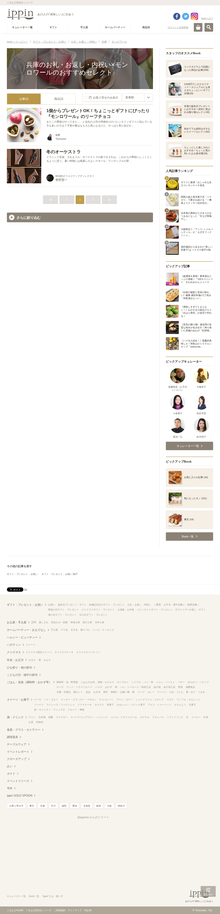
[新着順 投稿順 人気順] (137, 97)
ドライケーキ (85, 704)
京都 (42, 805)
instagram (194, 16)
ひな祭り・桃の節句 (19, 667)
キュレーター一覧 (16, 896)
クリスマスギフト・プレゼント (98, 609)
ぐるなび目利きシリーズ (39, 910)
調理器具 (12, 737)
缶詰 (88, 692)
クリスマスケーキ (64, 652)
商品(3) (58, 98)
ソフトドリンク (175, 717)
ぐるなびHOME (15, 910)
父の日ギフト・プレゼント (93, 614)
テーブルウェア (16, 744)
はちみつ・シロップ (198, 682)
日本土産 (99, 622)
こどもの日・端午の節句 (22, 674)
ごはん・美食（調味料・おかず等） (29, 682)
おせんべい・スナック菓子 (131, 704)
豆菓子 (192, 704)
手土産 (54, 629)
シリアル (136, 682)
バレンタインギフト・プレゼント (154, 609)
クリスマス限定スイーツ (39, 652)
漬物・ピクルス (106, 682)
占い (9, 766)
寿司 (105, 692)
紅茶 (205, 717)
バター (181, 682)
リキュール (158, 717)
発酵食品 (190, 687)
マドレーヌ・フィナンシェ (60, 704)
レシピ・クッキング (103, 629)
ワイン (32, 717)
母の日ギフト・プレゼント (62, 614)
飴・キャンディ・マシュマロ (49, 709)
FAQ (86, 910)
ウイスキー (62, 717)
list (25, 589)
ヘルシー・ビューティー (22, 637)
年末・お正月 (15, 660)
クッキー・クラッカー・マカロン (78, 699)
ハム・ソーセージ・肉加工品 (135, 687)
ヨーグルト (123, 682)
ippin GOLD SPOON (19, 795)
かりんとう (180, 704)
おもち (47, 660)
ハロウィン (14, 644)
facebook (176, 16)
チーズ (60, 687)
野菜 (180, 687)
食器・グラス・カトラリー (23, 729)
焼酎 (50, 717)
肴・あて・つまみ (195, 692)
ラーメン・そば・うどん (170, 692)
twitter (185, 16)
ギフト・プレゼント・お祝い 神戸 (59, 574)
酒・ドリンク (15, 717)
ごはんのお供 (88, 682)
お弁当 (96, 692)
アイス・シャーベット (159, 704)
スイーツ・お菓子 (18, 699)
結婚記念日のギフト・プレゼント (107, 604)
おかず (108, 687)
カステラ (99, 704)
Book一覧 (34, 896)
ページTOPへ (208, 904)
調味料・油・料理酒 (67, 682)
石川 (53, 805)
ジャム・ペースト (165, 682)
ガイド (11, 773)
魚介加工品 (169, 687)
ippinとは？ (207, 18)
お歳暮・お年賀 (126, 609)
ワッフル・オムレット (188, 699)
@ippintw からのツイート (93, 817)
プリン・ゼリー (124, 699)
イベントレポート (18, 751)
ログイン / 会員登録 (178, 27)
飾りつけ (85, 629)
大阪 (109, 805)
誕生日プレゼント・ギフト (72, 604)
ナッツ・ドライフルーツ (79, 687)
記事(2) (24, 98)
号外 (9, 788)
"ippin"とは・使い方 (52, 896)
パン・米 (148, 682)
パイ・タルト (51, 699)
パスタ (98, 687)
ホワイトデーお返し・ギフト (190, 609)
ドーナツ (39, 704)
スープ (141, 692)
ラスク (170, 699)
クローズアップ (16, 759)
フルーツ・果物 (76, 709)
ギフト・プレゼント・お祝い (22, 574)
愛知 (74, 805)
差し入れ (43, 622)
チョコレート (106, 699)
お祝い (51, 604)
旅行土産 (87, 622)
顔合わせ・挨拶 (59, 622)
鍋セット (78, 692)
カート (198, 27)
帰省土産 (75, 622)
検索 (209, 27)
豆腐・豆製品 (64, 692)
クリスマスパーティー (88, 652)
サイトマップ (75, 910)
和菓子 (110, 704)
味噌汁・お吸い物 (120, 692)
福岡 (64, 805)
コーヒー (196, 717)
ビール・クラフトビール (124, 717)
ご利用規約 (60, 910)
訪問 (33, 622)
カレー (150, 692)
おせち (32, 660)
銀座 (98, 805)
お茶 (31, 722)
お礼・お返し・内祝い (139, 604)
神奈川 (121, 805)
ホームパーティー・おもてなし (26, 629)
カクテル (144, 717)
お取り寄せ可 (16, 805)
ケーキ (37, 699)
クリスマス (14, 652)
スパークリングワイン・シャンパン (89, 717)
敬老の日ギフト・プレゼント (63, 609)
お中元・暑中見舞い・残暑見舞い (181, 604)
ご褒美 (157, 604)
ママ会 (64, 629)
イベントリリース (18, 781)
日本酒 (42, 717)
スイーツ (30, 644)
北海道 (86, 805)
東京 (31, 805)
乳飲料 (39, 722)
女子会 (74, 629)
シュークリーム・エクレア (150, 699)
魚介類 (157, 687)
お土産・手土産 (16, 622)
